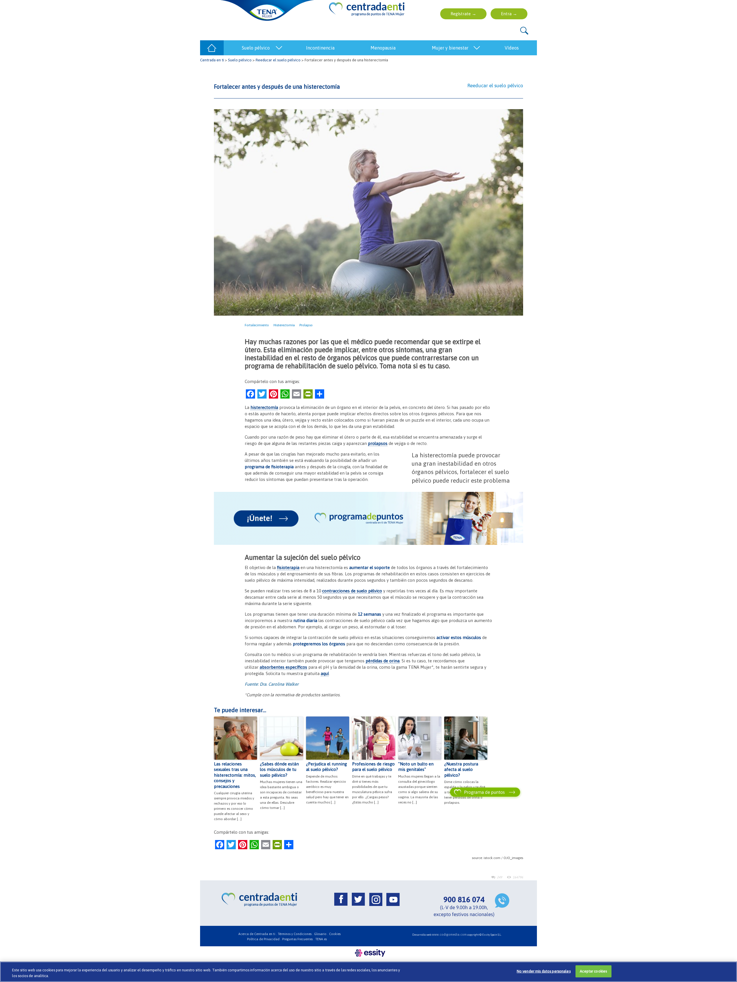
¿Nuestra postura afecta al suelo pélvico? (461, 769)
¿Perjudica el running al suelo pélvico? (326, 766)
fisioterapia (288, 567)
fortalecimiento (257, 325)
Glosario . (321, 934)
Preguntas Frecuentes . (298, 939)
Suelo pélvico (240, 60)
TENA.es (321, 939)
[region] (368, 972)
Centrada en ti (212, 60)
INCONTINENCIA (320, 47)
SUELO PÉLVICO (256, 47)
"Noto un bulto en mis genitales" (416, 766)
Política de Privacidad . (264, 939)
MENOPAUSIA (383, 47)
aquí (325, 673)
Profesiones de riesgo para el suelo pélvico (373, 766)
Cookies (335, 934)
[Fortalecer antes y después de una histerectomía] (368, 211)
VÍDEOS (512, 47)
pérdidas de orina (383, 660)
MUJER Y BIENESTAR (450, 47)
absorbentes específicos (283, 667)
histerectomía (284, 325)
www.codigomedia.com (449, 934)
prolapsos (378, 443)
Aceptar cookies (593, 971)
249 (499, 877)
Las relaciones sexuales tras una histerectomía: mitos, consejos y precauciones (235, 775)
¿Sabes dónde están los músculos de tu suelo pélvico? (279, 769)
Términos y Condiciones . (295, 934)
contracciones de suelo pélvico (352, 590)
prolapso (306, 325)
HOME (212, 47)
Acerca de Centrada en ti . (257, 934)
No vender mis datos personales (544, 971)
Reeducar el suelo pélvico (278, 60)
